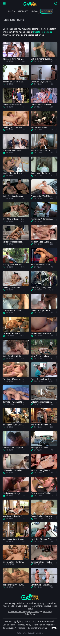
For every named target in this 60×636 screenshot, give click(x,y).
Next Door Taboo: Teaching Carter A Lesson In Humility (13, 242)
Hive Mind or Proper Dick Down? (13, 219)
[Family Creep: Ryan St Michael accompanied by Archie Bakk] (44, 373)
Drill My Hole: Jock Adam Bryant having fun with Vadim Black (13, 265)
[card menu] (28, 60)
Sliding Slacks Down (39, 448)
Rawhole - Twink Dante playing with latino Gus (13, 402)
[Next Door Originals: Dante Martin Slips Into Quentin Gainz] (44, 464)
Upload (21, 627)
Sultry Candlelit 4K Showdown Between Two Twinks (13, 356)
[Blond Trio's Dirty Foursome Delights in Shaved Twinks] (16, 578)
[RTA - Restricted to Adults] (54, 628)
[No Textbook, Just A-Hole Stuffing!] (44, 327)
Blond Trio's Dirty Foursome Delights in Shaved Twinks (13, 585)
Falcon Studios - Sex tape (41, 516)
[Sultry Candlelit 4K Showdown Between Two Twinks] (16, 350)
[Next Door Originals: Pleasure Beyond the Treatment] (16, 510)
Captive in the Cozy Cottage (13, 448)
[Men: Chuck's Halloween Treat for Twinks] (44, 350)
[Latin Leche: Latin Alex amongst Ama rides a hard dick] (16, 464)
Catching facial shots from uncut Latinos (13, 287)
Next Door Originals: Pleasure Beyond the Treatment (13, 516)
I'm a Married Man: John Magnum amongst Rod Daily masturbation (13, 333)
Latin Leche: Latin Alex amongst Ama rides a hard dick (13, 470)
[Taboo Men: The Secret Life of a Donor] (44, 167)
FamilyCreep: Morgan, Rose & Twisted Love (13, 493)
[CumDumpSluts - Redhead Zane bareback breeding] (44, 556)
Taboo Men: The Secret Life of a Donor (41, 173)
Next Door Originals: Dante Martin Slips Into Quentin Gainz (41, 470)
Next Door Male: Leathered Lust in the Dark (41, 265)
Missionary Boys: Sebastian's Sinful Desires (13, 539)
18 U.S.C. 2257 (9, 627)
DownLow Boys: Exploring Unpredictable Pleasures (41, 82)
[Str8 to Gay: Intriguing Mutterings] (44, 52)
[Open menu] (4, 3)
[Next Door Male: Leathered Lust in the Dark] (44, 258)
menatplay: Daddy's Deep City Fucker (41, 287)
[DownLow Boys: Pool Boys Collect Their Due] (16, 52)
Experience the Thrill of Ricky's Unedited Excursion (42, 493)
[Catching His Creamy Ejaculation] (16, 121)
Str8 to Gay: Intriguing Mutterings (41, 59)
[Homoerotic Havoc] (44, 121)
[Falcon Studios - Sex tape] (44, 510)
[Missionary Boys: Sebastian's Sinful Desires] (16, 533)
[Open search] (56, 3)
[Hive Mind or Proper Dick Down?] (16, 213)
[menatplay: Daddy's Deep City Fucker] (44, 281)
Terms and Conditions (44, 624)
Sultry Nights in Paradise (13, 196)
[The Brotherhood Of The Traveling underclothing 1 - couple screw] (44, 418)
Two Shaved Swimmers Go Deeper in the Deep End (13, 379)
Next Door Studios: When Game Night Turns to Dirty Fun (42, 539)
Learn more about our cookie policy (42, 607)
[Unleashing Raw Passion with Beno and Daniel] (44, 395)
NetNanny (47, 611)
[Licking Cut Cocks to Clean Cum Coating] (16, 304)
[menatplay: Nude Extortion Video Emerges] (16, 418)
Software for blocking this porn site (23, 611)
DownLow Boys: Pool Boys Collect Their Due (13, 59)
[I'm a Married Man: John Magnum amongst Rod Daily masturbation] (16, 327)
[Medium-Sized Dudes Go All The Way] (44, 235)
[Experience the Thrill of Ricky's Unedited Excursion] (44, 487)
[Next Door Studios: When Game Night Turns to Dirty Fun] (44, 533)
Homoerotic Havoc (39, 127)
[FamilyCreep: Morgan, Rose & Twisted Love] (16, 487)
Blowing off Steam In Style (13, 82)
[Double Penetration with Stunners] (44, 98)
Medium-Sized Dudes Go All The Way (41, 242)
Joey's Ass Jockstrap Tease (41, 150)
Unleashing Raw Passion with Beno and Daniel (41, 402)
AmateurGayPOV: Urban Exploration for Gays (41, 196)
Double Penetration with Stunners (41, 105)
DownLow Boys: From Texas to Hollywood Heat (13, 150)
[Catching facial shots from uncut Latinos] (16, 281)
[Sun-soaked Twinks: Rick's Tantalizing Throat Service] (16, 98)
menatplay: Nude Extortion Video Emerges (13, 425)
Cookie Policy (9, 624)
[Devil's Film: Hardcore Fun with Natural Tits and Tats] (16, 167)
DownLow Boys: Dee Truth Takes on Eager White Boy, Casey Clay (42, 310)
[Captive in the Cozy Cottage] (16, 441)
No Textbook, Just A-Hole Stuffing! (41, 333)
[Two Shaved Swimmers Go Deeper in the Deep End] (16, 373)
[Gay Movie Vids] (30, 3)
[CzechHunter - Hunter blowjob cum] (16, 556)
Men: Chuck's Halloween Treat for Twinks (41, 356)
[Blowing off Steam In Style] (16, 75)
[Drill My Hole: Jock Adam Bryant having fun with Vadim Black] (16, 258)
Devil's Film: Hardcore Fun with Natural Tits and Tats (13, 173)
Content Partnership (38, 627)
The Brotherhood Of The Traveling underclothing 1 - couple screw (41, 425)
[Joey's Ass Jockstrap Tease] (44, 144)
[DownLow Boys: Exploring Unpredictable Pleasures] (44, 75)
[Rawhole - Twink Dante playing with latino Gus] (16, 395)
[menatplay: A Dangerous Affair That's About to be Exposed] (44, 213)
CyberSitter (30, 614)
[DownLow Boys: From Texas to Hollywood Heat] (16, 144)
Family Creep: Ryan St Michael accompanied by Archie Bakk (42, 379)
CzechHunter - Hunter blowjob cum (13, 562)
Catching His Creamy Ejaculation (13, 127)
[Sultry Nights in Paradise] (16, 190)
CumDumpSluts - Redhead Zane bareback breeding (42, 562)
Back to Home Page (42, 31)
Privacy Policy (24, 624)
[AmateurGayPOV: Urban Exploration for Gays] (44, 190)
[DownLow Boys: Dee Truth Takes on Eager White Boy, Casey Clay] (44, 304)
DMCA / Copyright (12, 621)
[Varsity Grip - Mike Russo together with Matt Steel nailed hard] (44, 578)
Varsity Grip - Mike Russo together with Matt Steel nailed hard (41, 585)
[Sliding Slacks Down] (44, 441)
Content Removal (45, 621)
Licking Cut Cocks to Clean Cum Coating (13, 310)
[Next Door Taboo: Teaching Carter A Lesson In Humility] (16, 235)
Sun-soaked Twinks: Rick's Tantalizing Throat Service (13, 105)
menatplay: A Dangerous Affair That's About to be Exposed (41, 219)
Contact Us (29, 621)
